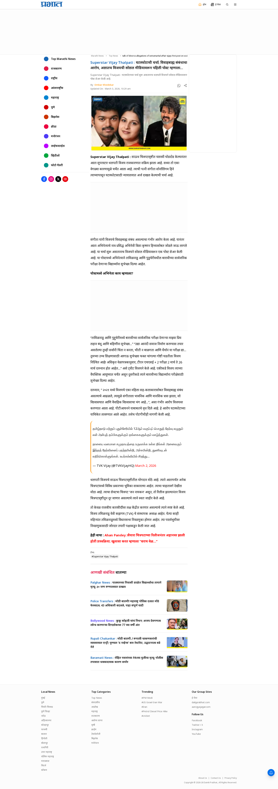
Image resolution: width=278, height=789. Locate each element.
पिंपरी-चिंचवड (47, 706)
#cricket (146, 715)
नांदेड (43, 715)
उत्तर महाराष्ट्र (46, 751)
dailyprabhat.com (201, 702)
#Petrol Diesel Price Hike (154, 711)
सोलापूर (44, 742)
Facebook (197, 720)
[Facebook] (44, 179)
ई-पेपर (194, 697)
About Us (202, 778)
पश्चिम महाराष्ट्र (47, 756)
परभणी (44, 729)
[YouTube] (65, 179)
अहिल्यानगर (46, 720)
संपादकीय (95, 702)
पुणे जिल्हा (45, 711)
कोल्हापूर (45, 724)
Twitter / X (197, 724)
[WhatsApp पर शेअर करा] (179, 85)
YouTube (196, 733)
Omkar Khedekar (104, 84)
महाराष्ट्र (94, 711)
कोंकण (44, 769)
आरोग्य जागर (96, 720)
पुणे (42, 702)
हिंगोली (44, 738)
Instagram (197, 729)
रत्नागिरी (44, 747)
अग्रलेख (94, 706)
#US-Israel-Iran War (152, 702)
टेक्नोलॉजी (95, 733)
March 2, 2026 (145, 465)
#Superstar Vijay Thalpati (105, 556)
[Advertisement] (139, 31)
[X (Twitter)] (58, 179)
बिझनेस (94, 738)
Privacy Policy (231, 778)
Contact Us (216, 778)
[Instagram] (51, 179)
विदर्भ (43, 765)
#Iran (144, 706)
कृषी (93, 724)
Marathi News (97, 56)
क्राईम (93, 729)
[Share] (185, 85)
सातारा (44, 733)
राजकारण (95, 715)
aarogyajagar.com (201, 706)
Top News (113, 56)
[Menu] (235, 4)
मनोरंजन (95, 742)
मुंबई (43, 697)
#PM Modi (147, 697)
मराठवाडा (45, 760)
